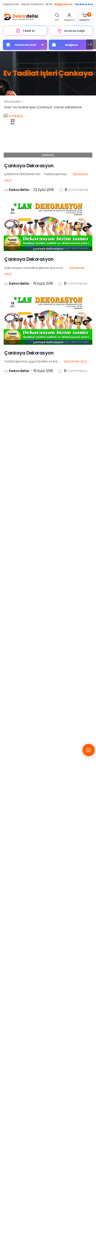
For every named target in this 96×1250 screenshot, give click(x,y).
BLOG (49, 4)
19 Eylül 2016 (43, 283)
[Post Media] (48, 135)
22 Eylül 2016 (43, 189)
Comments (76, 189)
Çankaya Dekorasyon (28, 165)
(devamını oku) (75, 361)
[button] (91, 44)
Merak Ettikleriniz (32, 4)
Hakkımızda (11, 4)
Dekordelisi (19, 189)
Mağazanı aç (63, 4)
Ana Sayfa (12, 101)
